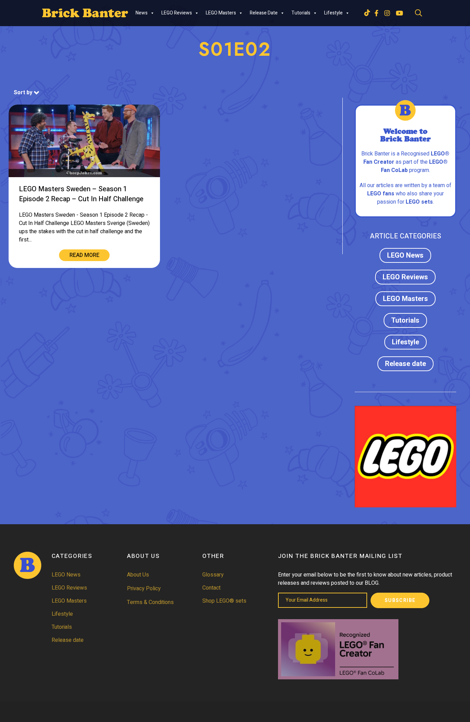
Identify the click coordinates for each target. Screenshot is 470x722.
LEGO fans (380, 194)
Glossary (213, 575)
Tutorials (300, 13)
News (142, 13)
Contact (211, 588)
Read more (84, 255)
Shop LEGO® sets (224, 601)
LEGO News (405, 255)
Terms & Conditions (150, 602)
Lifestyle (333, 13)
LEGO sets (419, 202)
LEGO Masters (221, 13)
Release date (264, 13)
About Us (138, 575)
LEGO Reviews (176, 13)
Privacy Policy (144, 588)
